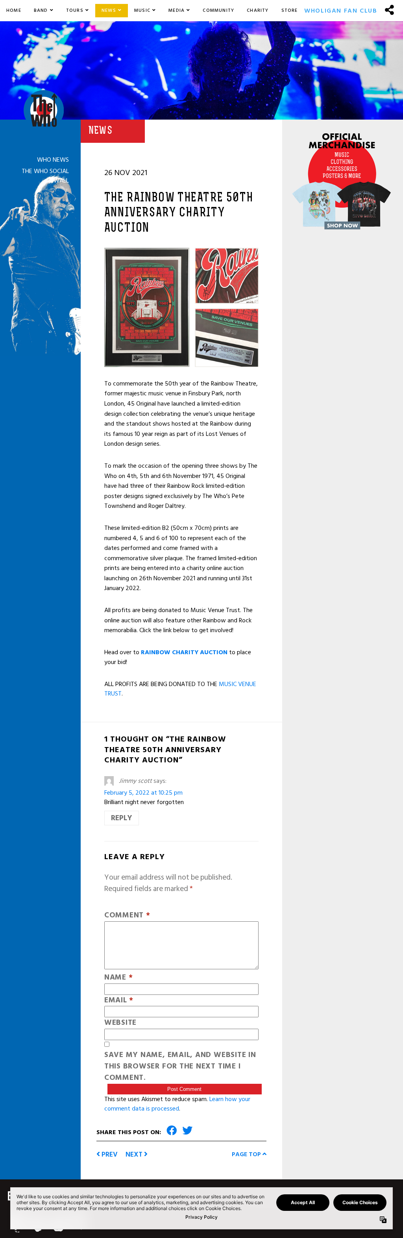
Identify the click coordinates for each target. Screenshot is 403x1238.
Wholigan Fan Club (340, 11)
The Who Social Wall (45, 176)
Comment (127, 915)
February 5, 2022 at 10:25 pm (143, 793)
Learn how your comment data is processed (177, 1104)
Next (135, 1154)
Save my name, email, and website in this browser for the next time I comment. (180, 1066)
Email (118, 1000)
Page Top (247, 1154)
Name (118, 977)
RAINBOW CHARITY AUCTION (184, 652)
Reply (121, 818)
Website (120, 1023)
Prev (109, 1154)
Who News (53, 160)
